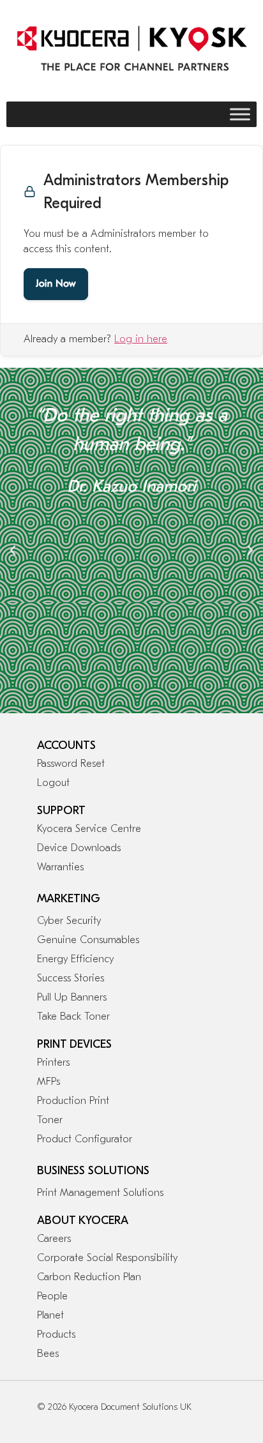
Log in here (140, 339)
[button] (12, 550)
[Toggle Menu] (240, 114)
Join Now (56, 284)
